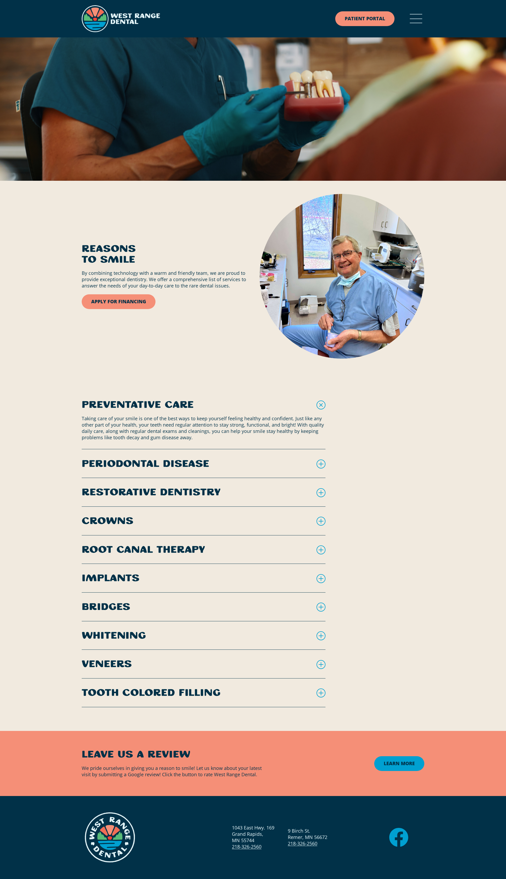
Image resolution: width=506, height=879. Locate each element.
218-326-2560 (246, 846)
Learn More (399, 763)
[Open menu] (416, 19)
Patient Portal (365, 18)
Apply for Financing (118, 301)
